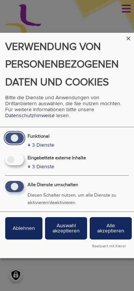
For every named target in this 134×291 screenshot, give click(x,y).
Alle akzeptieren (110, 228)
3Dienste (41, 145)
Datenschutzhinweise (30, 116)
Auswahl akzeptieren (66, 228)
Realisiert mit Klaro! (109, 246)
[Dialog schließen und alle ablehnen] (128, 37)
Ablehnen (24, 228)
